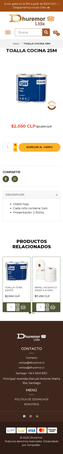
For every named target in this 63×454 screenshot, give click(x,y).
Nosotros (31, 404)
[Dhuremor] (32, 20)
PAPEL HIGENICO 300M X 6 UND (46, 289)
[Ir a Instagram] (31, 416)
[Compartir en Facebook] (6, 179)
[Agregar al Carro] (23, 307)
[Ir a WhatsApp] (38, 416)
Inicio (16, 43)
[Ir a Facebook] (24, 416)
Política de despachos (31, 399)
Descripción (15, 194)
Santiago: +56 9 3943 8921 (31, 373)
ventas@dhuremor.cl (31, 362)
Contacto (31, 357)
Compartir (11, 172)
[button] (29, 312)
